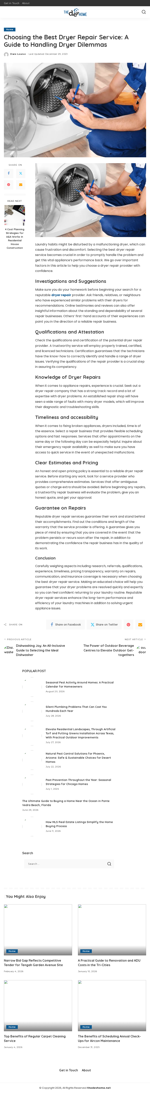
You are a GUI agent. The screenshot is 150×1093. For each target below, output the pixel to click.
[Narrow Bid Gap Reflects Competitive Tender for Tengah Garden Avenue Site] (38, 929)
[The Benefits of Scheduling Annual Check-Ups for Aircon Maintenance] (112, 1005)
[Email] (20, 184)
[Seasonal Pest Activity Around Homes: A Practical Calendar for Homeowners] (32, 687)
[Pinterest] (8, 184)
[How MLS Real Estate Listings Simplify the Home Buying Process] (32, 826)
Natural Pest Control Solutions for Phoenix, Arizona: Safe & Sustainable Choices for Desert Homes (78, 758)
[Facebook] (8, 173)
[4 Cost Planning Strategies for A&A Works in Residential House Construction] (14, 215)
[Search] (143, 12)
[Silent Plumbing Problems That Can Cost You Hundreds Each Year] (32, 711)
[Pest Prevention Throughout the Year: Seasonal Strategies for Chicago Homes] (32, 784)
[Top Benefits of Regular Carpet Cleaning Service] (38, 1005)
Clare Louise (18, 54)
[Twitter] (20, 173)
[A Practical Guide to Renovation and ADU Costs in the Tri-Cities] (112, 929)
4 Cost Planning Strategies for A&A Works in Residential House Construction (14, 238)
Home (9, 29)
